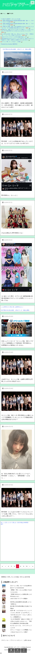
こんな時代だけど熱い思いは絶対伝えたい (12, 307)
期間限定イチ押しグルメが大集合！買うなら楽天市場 (15, 577)
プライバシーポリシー (16, 640)
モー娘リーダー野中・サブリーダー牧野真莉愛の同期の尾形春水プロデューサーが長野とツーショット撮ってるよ (17, 298)
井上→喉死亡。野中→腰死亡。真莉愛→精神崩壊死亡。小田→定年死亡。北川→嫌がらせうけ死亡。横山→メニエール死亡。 (17, 105)
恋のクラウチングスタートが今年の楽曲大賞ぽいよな (14, 37)
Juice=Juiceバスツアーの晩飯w (18, 598)
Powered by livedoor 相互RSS (9, 44)
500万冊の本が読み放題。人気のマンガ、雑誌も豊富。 (17, 49)
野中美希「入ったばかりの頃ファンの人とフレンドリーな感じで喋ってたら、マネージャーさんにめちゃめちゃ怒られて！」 (17, 514)
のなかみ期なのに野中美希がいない (12, 233)
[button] (1, 653)
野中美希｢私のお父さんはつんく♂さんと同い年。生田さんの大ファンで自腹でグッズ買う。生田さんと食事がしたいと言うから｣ (17, 39)
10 (26, 566)
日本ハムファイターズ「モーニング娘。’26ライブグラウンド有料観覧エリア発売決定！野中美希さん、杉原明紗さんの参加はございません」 (17, 343)
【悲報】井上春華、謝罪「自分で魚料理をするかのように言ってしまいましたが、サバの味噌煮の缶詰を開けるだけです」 (17, 27)
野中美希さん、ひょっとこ (9, 195)
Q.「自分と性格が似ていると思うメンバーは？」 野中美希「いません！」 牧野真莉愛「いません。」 (17, 476)
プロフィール (4, 640)
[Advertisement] (17, 542)
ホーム (3, 13)
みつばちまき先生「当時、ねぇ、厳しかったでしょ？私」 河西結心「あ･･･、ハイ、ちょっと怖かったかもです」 (17, 34)
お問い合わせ (27, 640)
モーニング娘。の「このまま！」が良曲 (11, 41)
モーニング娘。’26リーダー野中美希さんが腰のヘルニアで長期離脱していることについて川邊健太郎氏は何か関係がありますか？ (17, 417)
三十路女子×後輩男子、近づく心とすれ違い (11, 19)
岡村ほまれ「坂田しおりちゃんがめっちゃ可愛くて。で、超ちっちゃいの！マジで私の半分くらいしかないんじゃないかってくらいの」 (17, 30)
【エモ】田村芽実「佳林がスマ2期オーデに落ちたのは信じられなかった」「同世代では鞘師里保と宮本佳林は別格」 (21, 621)
